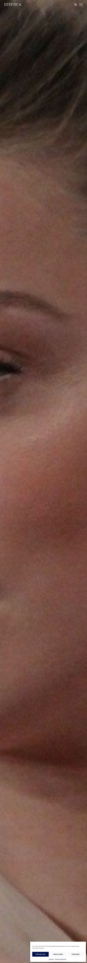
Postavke (75, 954)
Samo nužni (58, 954)
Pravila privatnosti (60, 959)
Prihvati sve (40, 954)
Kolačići (51, 959)
